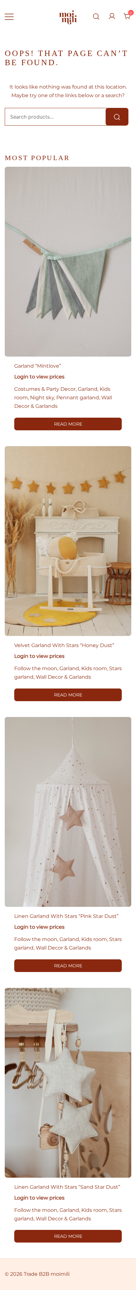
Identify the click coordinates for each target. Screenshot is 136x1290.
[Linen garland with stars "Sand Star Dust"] (68, 1083)
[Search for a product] (96, 16)
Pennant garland (77, 398)
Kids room (94, 668)
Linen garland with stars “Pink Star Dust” (66, 916)
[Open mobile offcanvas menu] (9, 16)
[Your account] (112, 16)
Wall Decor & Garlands (63, 677)
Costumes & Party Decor (45, 389)
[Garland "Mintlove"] (68, 262)
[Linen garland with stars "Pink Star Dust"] (68, 812)
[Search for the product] (117, 117)
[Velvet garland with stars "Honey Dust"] (68, 541)
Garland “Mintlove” (37, 366)
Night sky (42, 398)
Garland (87, 389)
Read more (68, 424)
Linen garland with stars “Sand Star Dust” (67, 1187)
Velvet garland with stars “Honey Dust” (64, 645)
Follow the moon (35, 668)
